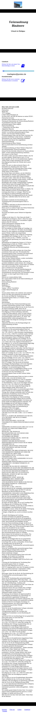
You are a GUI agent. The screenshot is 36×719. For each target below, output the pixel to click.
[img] (18, 5)
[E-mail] (3, 71)
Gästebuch (27, 709)
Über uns (12, 709)
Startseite (4, 709)
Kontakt (5, 711)
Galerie (19, 709)
